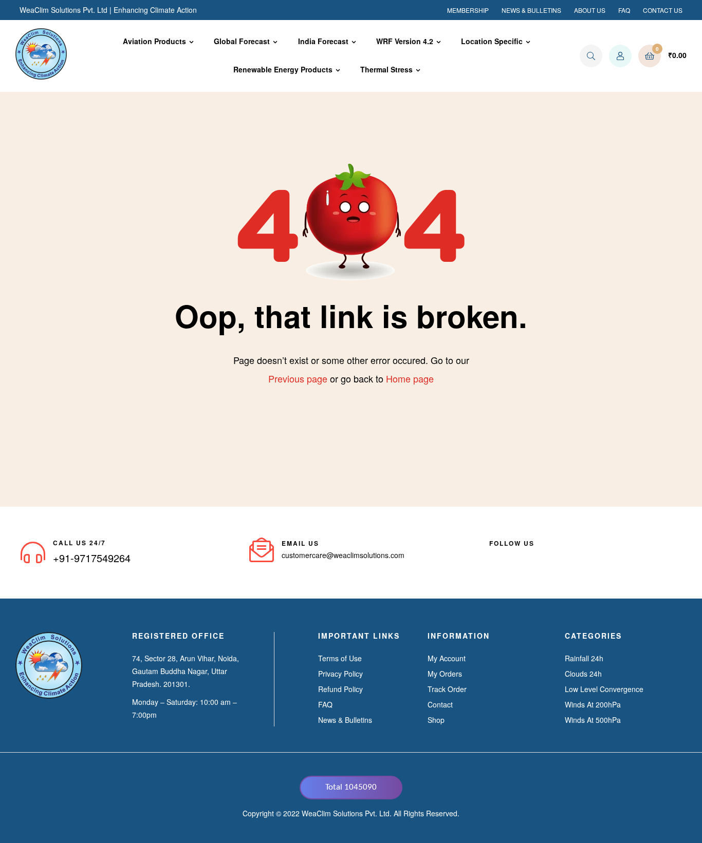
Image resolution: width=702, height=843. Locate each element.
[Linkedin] (512, 555)
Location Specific (492, 41)
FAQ (624, 10)
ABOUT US (589, 10)
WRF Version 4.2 (404, 41)
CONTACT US (662, 10)
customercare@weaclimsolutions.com (343, 555)
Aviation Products (154, 41)
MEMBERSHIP (468, 10)
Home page (410, 378)
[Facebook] (493, 555)
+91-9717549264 (92, 557)
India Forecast (323, 41)
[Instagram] (549, 555)
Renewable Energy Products (282, 69)
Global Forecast (242, 41)
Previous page (297, 378)
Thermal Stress (386, 69)
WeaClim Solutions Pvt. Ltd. (347, 813)
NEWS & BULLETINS (531, 10)
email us (300, 543)
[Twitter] (530, 555)
